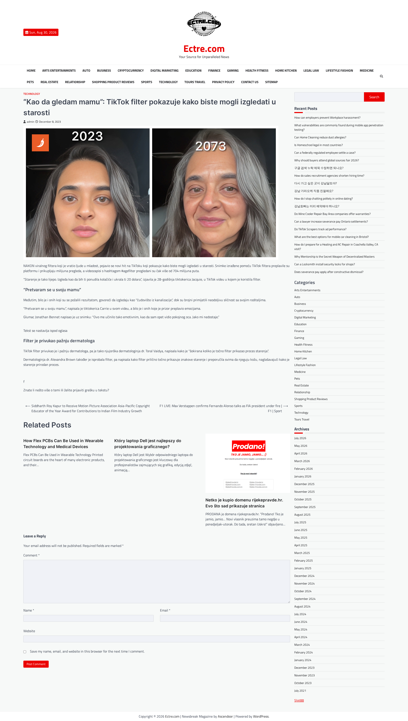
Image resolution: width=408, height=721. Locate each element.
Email (165, 610)
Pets (30, 82)
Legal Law (311, 70)
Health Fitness (256, 70)
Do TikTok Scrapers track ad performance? (320, 229)
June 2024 (300, 621)
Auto (86, 70)
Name (28, 610)
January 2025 (302, 568)
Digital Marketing (164, 70)
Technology (168, 82)
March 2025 (302, 553)
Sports (146, 82)
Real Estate (49, 82)
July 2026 (300, 438)
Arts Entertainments (59, 70)
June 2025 (300, 530)
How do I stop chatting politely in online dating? (323, 198)
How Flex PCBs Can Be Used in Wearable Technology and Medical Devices (63, 443)
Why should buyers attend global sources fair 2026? (326, 160)
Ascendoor (225, 716)
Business (104, 70)
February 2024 (303, 652)
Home (31, 70)
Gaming (233, 70)
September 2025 (305, 507)
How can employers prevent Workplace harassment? (327, 117)
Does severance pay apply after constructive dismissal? (328, 272)
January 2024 (302, 660)
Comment (31, 555)
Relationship (75, 82)
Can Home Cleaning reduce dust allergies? (320, 137)
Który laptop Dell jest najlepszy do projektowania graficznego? (147, 443)
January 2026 (302, 476)
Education (193, 70)
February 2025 (303, 560)
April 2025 (300, 545)
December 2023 (304, 667)
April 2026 (300, 453)
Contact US (249, 82)
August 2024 (302, 606)
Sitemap (271, 82)
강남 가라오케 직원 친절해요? (313, 191)
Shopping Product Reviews (113, 82)
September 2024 (305, 598)
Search (374, 96)
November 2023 (304, 675)
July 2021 (300, 690)
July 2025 (300, 522)
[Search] (381, 76)
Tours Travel (194, 82)
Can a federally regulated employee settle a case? (325, 152)
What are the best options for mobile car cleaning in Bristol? (331, 236)
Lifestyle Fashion (339, 70)
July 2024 (300, 614)
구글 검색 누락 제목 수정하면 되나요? (318, 168)
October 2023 (303, 683)
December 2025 (304, 484)
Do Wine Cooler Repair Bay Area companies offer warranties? (332, 213)
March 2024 (302, 644)
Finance (214, 70)
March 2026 (302, 461)
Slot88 (299, 700)
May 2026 (300, 445)
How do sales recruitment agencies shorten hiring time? (329, 175)
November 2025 (304, 491)
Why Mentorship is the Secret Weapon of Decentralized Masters (334, 256)
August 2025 (302, 514)
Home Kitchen (286, 70)
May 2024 (300, 629)
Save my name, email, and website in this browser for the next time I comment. (87, 651)
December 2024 (304, 575)
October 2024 (303, 591)
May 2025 (300, 537)
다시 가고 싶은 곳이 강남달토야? (315, 183)
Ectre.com (204, 48)
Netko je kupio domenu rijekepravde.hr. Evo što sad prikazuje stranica (244, 503)
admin (30, 122)
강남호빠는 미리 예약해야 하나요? (316, 206)
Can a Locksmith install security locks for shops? (324, 264)
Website (29, 630)
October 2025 (303, 499)
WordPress (261, 716)
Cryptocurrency (131, 70)
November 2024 (304, 583)
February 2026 (303, 468)
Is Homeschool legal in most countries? (318, 145)
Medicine (367, 70)
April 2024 (300, 637)
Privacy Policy (223, 82)
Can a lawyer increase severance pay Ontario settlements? (331, 221)
